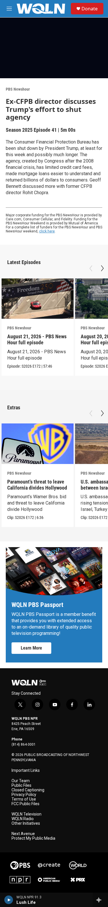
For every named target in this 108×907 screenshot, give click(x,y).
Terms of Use (24, 799)
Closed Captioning (28, 790)
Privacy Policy (24, 795)
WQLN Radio (23, 819)
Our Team (21, 781)
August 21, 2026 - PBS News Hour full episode (37, 339)
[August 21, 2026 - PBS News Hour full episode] (37, 298)
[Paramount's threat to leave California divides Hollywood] (37, 443)
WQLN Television (26, 814)
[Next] (102, 268)
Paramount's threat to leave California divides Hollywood (37, 485)
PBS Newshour (18, 89)
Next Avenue (23, 834)
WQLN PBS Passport (37, 604)
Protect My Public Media (33, 838)
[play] (8, 900)
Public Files (21, 785)
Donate (90, 8)
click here (47, 231)
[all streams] (100, 900)
